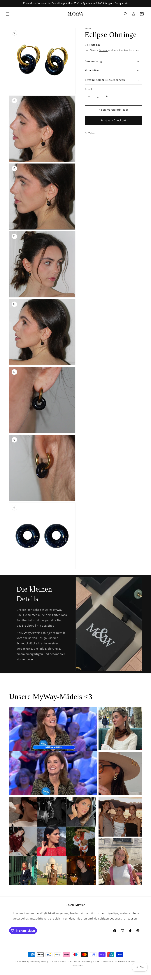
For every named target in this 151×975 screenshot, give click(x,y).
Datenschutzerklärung (81, 961)
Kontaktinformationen (125, 961)
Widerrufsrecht (59, 961)
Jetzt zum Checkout (113, 120)
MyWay (25, 961)
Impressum (77, 965)
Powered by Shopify (38, 961)
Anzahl (88, 89)
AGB (97, 961)
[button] (8, 14)
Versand (103, 50)
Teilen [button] (92, 133)
